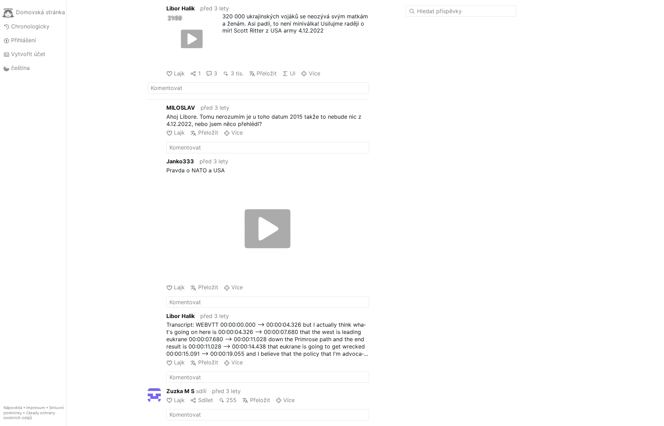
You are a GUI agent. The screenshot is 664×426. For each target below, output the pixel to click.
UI (292, 73)
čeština (20, 67)
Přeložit (267, 73)
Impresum (35, 407)
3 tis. (237, 73)
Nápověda (12, 407)
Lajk (179, 73)
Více (314, 73)
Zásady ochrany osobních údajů (29, 415)
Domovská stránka (40, 12)
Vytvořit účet (28, 54)
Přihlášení (23, 40)
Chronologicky (30, 26)
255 (231, 400)
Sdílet (205, 400)
